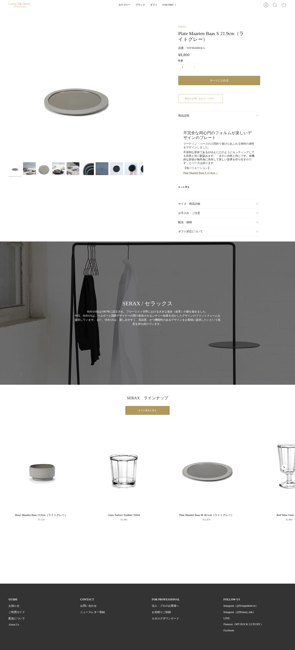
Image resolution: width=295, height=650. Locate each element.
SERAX (182, 27)
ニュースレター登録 (92, 612)
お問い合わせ (88, 605)
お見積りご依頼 (161, 612)
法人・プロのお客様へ (165, 605)
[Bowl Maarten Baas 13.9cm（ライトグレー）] (41, 467)
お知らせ (14, 605)
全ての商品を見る (147, 410)
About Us (14, 624)
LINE (226, 618)
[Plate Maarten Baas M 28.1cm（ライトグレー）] (206, 467)
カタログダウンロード (165, 618)
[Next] (283, 467)
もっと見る (184, 187)
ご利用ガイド (17, 612)
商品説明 (183, 115)
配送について (17, 618)
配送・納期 (185, 222)
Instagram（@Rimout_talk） (239, 612)
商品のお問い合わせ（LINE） (200, 98)
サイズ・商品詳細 (189, 203)
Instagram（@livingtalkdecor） (240, 605)
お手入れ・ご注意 (189, 213)
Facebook (228, 630)
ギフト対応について (190, 231)
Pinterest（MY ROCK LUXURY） (243, 624)
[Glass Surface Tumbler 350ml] (124, 467)
